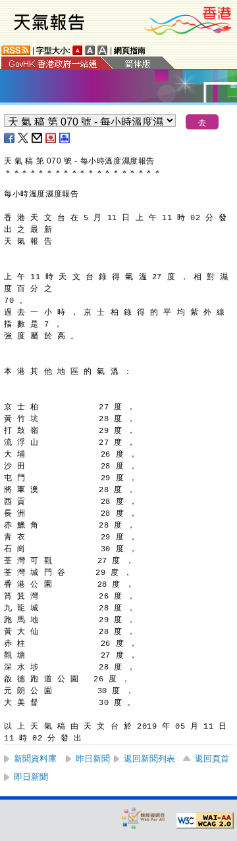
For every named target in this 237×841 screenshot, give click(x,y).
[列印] (65, 138)
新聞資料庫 (35, 758)
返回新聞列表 (149, 758)
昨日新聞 (93, 758)
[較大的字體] (90, 50)
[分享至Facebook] (10, 138)
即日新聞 (31, 777)
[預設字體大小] (77, 50)
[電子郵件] (37, 138)
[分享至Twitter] (24, 138)
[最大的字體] (102, 50)
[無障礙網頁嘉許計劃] (143, 817)
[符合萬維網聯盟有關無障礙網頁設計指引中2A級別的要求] (205, 820)
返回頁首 (212, 758)
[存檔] (51, 138)
